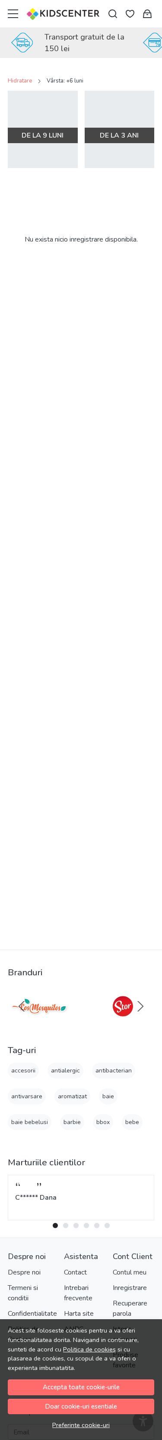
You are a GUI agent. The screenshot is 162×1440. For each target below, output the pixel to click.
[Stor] (123, 1022)
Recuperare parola (130, 1308)
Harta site (79, 1313)
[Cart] (147, 14)
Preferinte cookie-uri (81, 1425)
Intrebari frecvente (78, 1293)
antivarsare (26, 1096)
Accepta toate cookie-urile (81, 1387)
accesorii (23, 1070)
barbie (72, 1122)
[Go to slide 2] (65, 1225)
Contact (75, 1272)
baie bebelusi (29, 1122)
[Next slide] (140, 1006)
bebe (132, 1122)
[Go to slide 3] (76, 1225)
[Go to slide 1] (55, 1225)
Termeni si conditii (23, 1293)
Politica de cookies (89, 1349)
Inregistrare (130, 1288)
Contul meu (129, 1272)
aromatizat (72, 1096)
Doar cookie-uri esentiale (81, 1406)
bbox (103, 1122)
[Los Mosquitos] (39, 1022)
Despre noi (24, 1272)
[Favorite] (130, 14)
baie (108, 1096)
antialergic (65, 1070)
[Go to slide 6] (107, 1225)
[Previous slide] (22, 1006)
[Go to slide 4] (86, 1225)
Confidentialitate (32, 1313)
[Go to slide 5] (96, 1225)
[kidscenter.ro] (63, 14)
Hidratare (20, 81)
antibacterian (113, 1070)
